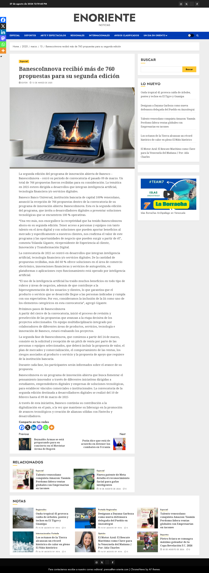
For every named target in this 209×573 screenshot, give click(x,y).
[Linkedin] (33, 427)
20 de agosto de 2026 (173, 549)
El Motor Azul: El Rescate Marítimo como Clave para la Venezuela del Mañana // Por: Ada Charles (168, 152)
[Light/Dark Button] (191, 35)
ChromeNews (138, 569)
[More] (51, 427)
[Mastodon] (39, 427)
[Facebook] (21, 427)
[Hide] (1, 56)
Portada (102, 509)
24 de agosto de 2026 (49, 552)
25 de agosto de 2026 (49, 528)
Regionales (77, 35)
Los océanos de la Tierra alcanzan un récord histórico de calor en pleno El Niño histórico (53, 542)
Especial (15, 35)
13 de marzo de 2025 (42, 83)
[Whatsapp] (45, 427)
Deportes (30, 35)
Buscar (148, 59)
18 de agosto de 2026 (110, 489)
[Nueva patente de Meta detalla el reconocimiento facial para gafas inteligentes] (84, 479)
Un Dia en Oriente (154, 35)
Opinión (101, 533)
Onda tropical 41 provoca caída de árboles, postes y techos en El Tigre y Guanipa (166, 94)
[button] (197, 35)
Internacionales (99, 35)
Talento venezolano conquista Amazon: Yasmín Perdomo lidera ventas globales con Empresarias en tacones (53, 481)
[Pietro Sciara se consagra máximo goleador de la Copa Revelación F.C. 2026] (147, 541)
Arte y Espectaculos (53, 35)
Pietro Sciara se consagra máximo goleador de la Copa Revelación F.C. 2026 (176, 542)
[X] (27, 427)
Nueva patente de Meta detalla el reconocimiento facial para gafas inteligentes (113, 480)
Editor (24, 83)
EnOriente (104, 18)
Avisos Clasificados (126, 35)
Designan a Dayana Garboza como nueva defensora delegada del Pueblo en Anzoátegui (116, 519)
